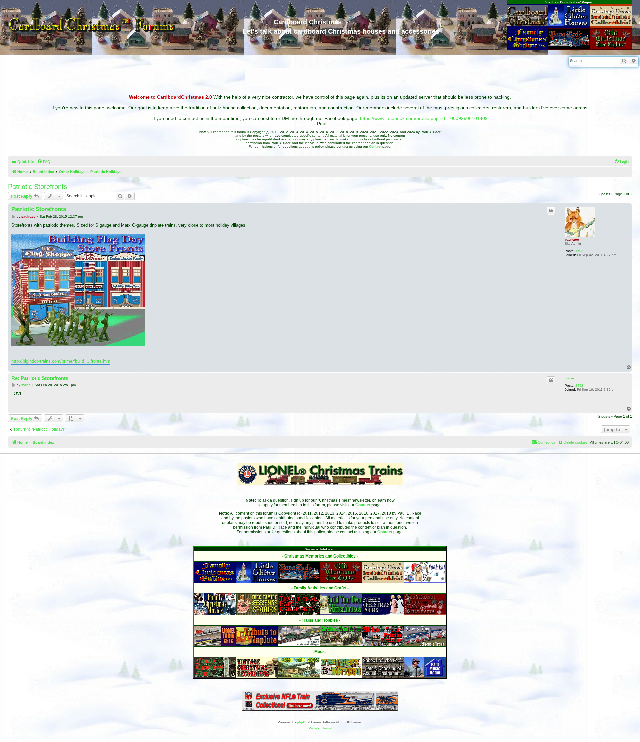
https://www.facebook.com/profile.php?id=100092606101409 (424, 118)
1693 (579, 251)
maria (569, 378)
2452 (579, 385)
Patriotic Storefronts (37, 186)
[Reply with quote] (551, 211)
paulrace (572, 239)
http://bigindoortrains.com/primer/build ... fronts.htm (60, 361)
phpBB (302, 722)
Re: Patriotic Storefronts (39, 378)
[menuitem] (43, 162)
